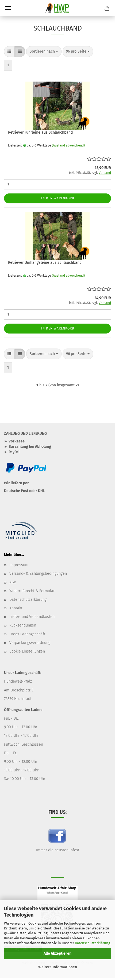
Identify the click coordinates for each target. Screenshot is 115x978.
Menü (8, 8)
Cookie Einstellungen (27, 651)
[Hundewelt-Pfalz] (57, 8)
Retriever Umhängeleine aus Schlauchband (45, 262)
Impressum (18, 565)
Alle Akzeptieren (57, 953)
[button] (9, 51)
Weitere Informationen (57, 967)
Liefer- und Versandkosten (32, 616)
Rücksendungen (22, 625)
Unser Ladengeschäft (27, 634)
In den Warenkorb (57, 198)
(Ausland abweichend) (68, 145)
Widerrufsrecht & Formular (32, 591)
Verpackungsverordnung (29, 642)
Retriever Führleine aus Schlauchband (40, 132)
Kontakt (15, 608)
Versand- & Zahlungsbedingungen (38, 573)
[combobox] (44, 51)
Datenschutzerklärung (92, 943)
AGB (12, 582)
